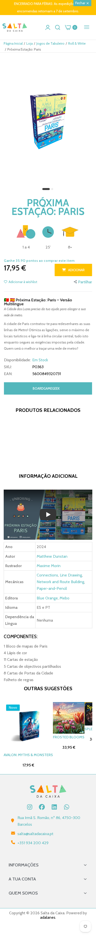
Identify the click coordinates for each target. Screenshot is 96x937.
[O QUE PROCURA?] (57, 27)
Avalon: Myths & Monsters (28, 755)
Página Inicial (13, 43)
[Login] (47, 27)
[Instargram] (29, 807)
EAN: (8, 374)
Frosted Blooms (68, 737)
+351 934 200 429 (32, 843)
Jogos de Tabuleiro (50, 43)
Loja (29, 43)
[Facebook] (42, 807)
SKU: (8, 367)
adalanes (47, 917)
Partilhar (85, 282)
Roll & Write (77, 43)
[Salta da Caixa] (14, 27)
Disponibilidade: (17, 360)
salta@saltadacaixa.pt (35, 833)
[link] (86, 896)
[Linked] (54, 807)
